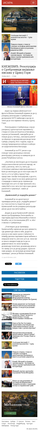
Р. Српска (20, 421)
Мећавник (5, 426)
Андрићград (20, 423)
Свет (33, 421)
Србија (12, 421)
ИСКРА (8, 3)
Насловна (5, 421)
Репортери (15, 426)
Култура (29, 423)
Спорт (4, 423)
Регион (27, 421)
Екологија (11, 423)
